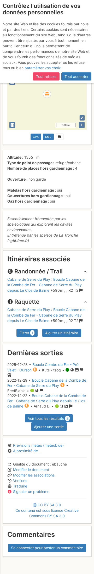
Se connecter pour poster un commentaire (47, 548)
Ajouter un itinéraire (61, 333)
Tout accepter (76, 76)
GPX (36, 137)
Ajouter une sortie (49, 426)
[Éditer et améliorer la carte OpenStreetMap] (82, 117)
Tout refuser (46, 76)
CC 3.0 (47, 510)
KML (48, 137)
